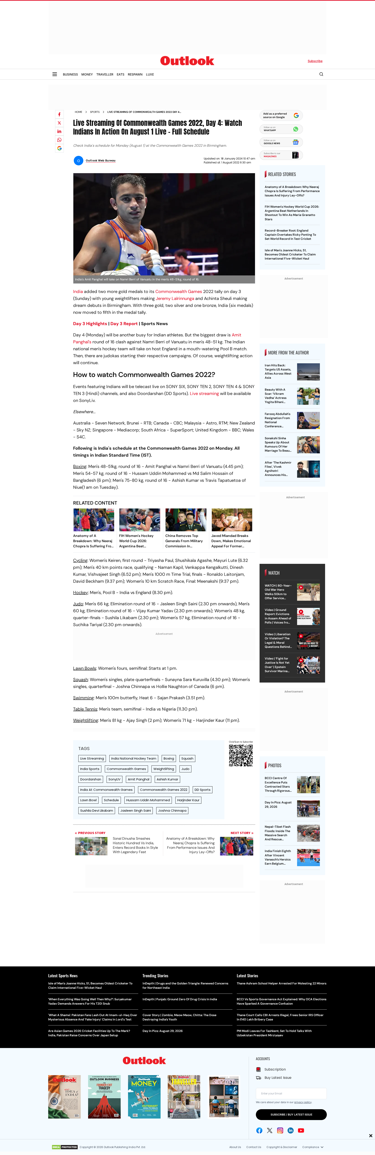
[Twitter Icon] (269, 1130)
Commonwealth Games (178, 291)
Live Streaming (92, 758)
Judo (185, 769)
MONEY (87, 74)
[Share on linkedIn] (59, 131)
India (78, 291)
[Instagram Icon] (280, 1130)
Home (78, 112)
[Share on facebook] (59, 114)
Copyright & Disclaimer (281, 1147)
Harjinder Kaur (188, 800)
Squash (187, 758)
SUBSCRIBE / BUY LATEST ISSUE (291, 1114)
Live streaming (204, 393)
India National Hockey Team (133, 758)
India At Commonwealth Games (106, 789)
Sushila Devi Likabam (96, 810)
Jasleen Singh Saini (135, 810)
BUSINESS (70, 74)
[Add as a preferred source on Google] (59, 148)
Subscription (275, 1069)
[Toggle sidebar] (55, 74)
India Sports (89, 769)
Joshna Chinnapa (172, 810)
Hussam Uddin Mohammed (148, 800)
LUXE (150, 74)
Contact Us (253, 1147)
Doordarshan (90, 779)
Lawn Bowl (88, 800)
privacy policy (302, 1102)
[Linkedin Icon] (290, 1130)
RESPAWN (135, 74)
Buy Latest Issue (278, 1077)
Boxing (169, 758)
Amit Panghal (138, 779)
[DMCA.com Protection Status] (65, 1147)
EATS (120, 74)
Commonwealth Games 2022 (163, 789)
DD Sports (203, 789)
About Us (235, 1147)
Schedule (111, 800)
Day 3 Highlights (90, 323)
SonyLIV (114, 779)
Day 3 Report (124, 323)
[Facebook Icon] (259, 1130)
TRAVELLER (104, 74)
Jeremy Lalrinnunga (175, 298)
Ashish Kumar (167, 779)
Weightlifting (163, 769)
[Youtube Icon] (301, 1130)
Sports (95, 112)
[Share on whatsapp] (59, 140)
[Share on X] (59, 123)
